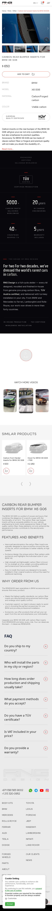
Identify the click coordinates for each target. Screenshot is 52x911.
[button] (4, 29)
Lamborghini (33, 833)
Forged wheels (6, 855)
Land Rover (32, 845)
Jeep (28, 821)
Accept (10, 904)
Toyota (30, 803)
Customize (12, 898)
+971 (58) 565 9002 (12, 790)
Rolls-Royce (9, 821)
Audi (4, 833)
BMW (4, 809)
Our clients (33, 854)
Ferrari (6, 827)
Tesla (5, 839)
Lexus (29, 809)
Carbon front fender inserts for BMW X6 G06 (13, 459)
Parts (5, 863)
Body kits (7, 803)
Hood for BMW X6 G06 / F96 (38, 459)
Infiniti (29, 839)
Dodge (6, 845)
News (29, 860)
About (5, 869)
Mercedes (7, 815)
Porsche (31, 815)
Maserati (31, 827)
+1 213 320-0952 (11, 793)
